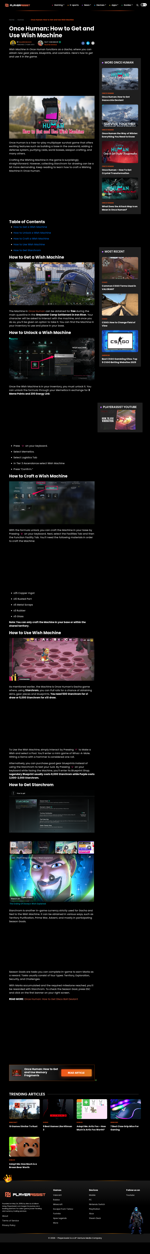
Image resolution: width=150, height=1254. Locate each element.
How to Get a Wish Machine (30, 227)
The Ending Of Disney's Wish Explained (34, 857)
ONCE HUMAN (108, 93)
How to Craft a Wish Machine (31, 238)
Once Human (36, 311)
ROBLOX (80, 1122)
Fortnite (57, 1213)
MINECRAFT (13, 1122)
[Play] (66, 847)
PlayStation (94, 1209)
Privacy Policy (8, 1225)
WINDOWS (114, 1122)
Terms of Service (10, 1220)
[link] (13, 858)
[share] (90, 857)
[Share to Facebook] (83, 43)
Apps (114, 5)
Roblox (56, 1199)
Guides (127, 5)
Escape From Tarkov (63, 1209)
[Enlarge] (92, 267)
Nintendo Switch (97, 1204)
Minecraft (57, 1204)
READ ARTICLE (76, 1073)
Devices (100, 5)
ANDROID (106, 355)
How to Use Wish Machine (29, 244)
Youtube (130, 1195)
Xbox (91, 1213)
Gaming (58, 5)
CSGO (104, 282)
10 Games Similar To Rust (23, 1126)
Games (20, 19)
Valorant (57, 1195)
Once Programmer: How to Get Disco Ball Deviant (51, 999)
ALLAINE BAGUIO (25, 42)
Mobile (92, 1195)
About (5, 1216)
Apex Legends (60, 1218)
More (55, 1222)
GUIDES (45, 1122)
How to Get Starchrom (27, 250)
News (86, 5)
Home (11, 19)
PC (90, 1199)
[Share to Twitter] (88, 43)
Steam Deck (95, 1218)
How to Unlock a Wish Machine (32, 232)
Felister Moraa (50, 45)
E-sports (74, 5)
